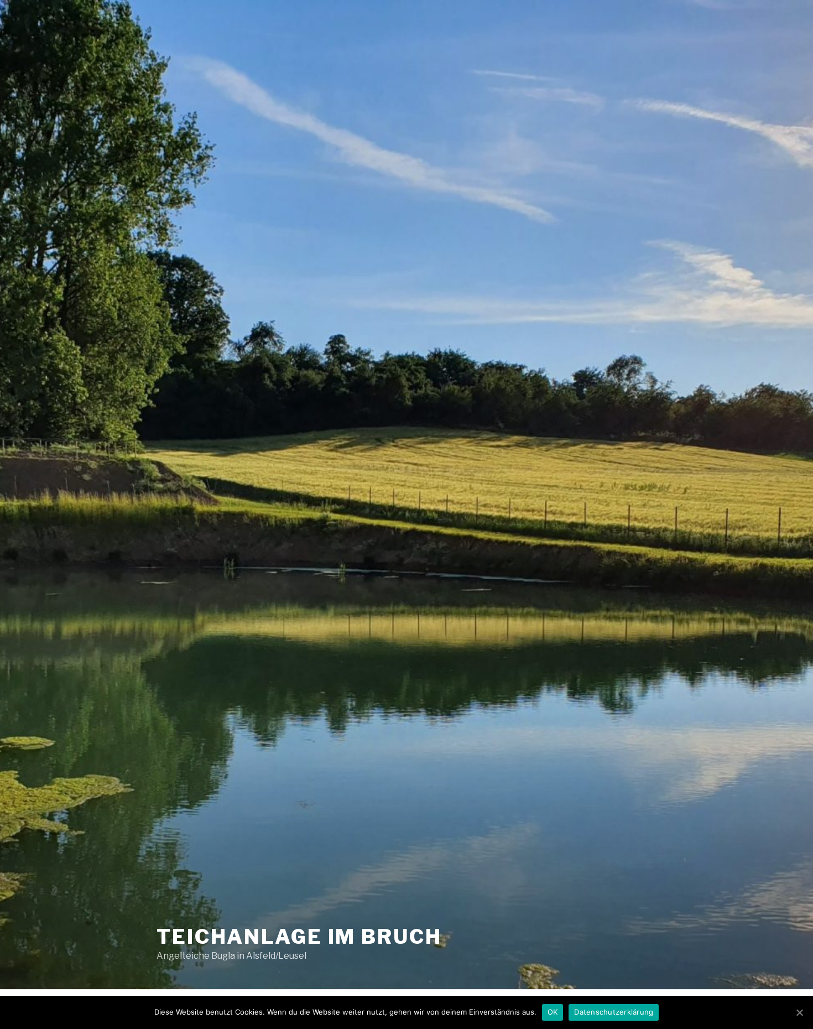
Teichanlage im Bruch (299, 936)
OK (553, 1011)
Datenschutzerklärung (613, 1011)
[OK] (799, 1012)
